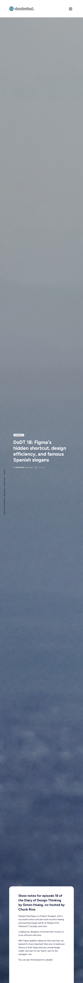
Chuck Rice (19, 467)
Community (18, 435)
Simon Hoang (33, 905)
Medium (50, 923)
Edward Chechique (27, 916)
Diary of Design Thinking (42, 900)
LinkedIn (49, 960)
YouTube (33, 926)
